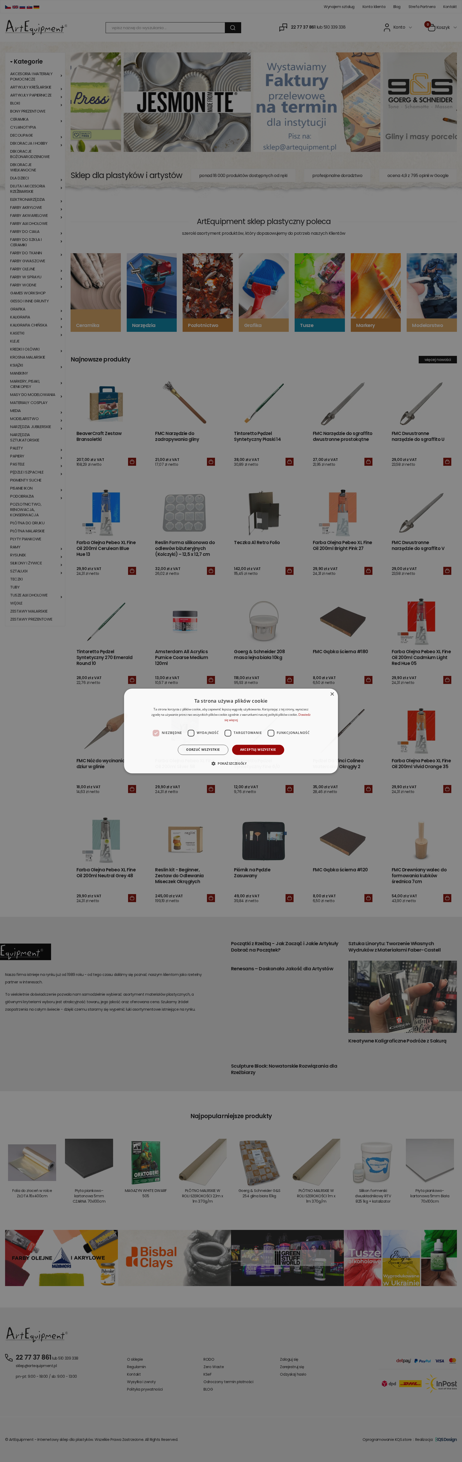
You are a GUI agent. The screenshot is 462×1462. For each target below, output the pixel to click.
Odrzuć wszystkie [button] (203, 749)
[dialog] (231, 730)
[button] (230, 763)
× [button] (332, 694)
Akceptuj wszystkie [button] (258, 749)
